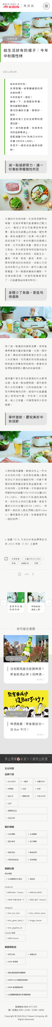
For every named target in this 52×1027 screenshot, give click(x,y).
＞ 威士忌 (9, 796)
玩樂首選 (15, 558)
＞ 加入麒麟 (32, 841)
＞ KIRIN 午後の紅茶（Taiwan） (16, 899)
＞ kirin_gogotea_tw (14, 927)
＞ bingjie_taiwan (35, 920)
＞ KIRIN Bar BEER (35, 892)
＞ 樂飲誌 (31, 879)
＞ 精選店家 (32, 954)
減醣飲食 (25, 563)
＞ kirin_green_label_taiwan (16, 920)
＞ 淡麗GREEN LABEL (41, 781)
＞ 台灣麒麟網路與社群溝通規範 (18, 994)
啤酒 (14, 563)
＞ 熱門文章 (10, 954)
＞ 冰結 (23, 788)
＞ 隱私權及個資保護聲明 (15, 972)
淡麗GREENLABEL (33, 558)
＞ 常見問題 (32, 859)
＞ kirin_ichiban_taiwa (36, 913)
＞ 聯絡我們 (32, 852)
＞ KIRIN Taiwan (12, 938)
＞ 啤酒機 (9, 788)
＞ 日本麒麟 (10, 834)
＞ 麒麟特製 (24, 796)
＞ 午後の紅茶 (40, 796)
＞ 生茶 (9, 803)
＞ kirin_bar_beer (13, 913)
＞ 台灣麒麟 (32, 834)
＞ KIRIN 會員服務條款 (14, 987)
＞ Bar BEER (11, 781)
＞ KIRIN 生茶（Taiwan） (37, 899)
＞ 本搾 (37, 788)
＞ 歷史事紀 (10, 841)
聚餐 (36, 563)
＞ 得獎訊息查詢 (12, 859)
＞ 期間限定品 (11, 810)
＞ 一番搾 (24, 781)
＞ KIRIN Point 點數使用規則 (17, 980)
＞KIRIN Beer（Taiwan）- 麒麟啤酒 (16, 892)
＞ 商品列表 (10, 818)
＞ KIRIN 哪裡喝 (12, 961)
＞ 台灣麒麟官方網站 (14, 879)
